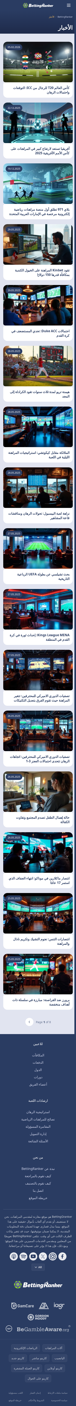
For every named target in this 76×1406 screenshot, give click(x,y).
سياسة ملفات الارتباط (57, 1392)
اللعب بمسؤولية (16, 1392)
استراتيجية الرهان (38, 1112)
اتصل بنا (38, 1190)
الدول (38, 1070)
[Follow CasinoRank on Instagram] (53, 1256)
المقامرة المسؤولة (38, 1126)
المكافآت (38, 1055)
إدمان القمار (35, 1392)
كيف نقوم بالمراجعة (38, 1176)
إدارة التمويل (38, 1134)
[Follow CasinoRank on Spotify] (23, 1256)
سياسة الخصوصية (59, 1400)
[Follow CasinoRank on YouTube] (33, 1256)
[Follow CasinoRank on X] (43, 1256)
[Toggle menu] (69, 5)
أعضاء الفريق (38, 1084)
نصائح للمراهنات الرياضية (38, 1119)
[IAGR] (59, 1306)
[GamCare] (22, 1306)
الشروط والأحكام (36, 1400)
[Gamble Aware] (44, 1328)
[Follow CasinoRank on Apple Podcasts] (14, 1256)
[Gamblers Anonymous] (44, 1306)
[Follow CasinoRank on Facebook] (62, 1256)
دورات (38, 1077)
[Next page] (29, 1022)
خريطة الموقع (38, 1198)
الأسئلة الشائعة (38, 1141)
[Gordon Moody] (38, 1317)
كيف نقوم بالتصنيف (38, 1183)
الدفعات (38, 1062)
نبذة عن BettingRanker (38, 1168)
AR (40, 1267)
